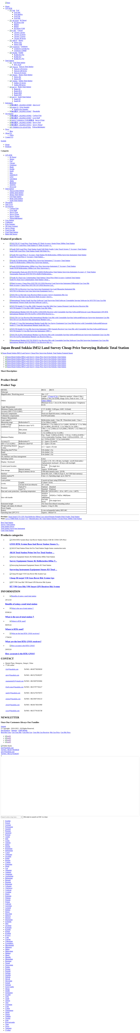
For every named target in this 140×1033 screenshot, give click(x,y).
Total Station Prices (7, 526)
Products (8, 147)
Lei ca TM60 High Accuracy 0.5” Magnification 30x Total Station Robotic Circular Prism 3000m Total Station (43, 519)
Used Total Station (7, 530)
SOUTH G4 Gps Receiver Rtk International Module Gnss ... (31, 319)
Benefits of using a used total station (21, 604)
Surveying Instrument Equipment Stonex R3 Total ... (33, 569)
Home (7, 145)
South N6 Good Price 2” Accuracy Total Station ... (27, 257)
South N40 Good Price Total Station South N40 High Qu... (30, 251)
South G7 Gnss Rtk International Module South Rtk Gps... (30, 325)
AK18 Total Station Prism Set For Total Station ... (32, 552)
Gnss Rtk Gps (27, 732)
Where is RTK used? (14, 629)
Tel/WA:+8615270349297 (10, 754)
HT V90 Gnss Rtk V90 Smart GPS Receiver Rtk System (35, 586)
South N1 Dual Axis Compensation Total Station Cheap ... (30, 280)
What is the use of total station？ (19, 617)
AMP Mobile (22, 730)
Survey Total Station (8, 524)
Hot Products (5, 730)
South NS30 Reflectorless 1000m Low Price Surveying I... (30, 268)
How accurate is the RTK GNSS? (20, 654)
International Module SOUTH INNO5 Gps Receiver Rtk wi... (31, 342)
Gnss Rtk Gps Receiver (41, 732)
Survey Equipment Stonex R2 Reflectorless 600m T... (33, 561)
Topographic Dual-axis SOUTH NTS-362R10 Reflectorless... (31, 274)
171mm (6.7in (53, 396)
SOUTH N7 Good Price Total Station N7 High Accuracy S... (31, 245)
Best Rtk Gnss (6, 732)
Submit (3, 726)
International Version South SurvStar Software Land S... (29, 302)
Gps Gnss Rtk (16, 732)
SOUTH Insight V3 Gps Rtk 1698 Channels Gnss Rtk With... (31, 308)
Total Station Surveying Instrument (13, 528)
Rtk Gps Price (55, 732)
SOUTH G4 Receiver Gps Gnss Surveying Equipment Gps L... (32, 291)
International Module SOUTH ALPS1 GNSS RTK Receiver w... (32, 314)
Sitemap (14, 730)
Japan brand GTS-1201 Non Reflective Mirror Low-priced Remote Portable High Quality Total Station (44, 517)
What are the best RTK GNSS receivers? (23, 641)
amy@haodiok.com (7, 752)
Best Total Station (7, 523)
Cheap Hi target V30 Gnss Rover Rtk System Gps (32, 578)
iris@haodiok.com (7, 748)
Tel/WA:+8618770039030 (10, 750)
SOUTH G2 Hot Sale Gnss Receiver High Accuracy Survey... (31, 297)
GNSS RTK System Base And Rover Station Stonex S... (34, 544)
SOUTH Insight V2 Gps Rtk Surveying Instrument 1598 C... (31, 331)
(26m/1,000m (46, 401)
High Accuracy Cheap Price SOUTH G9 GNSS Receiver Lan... (32, 285)
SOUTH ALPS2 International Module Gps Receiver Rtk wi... (31, 337)
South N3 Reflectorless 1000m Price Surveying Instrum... (29, 262)
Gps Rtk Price (65, 732)
